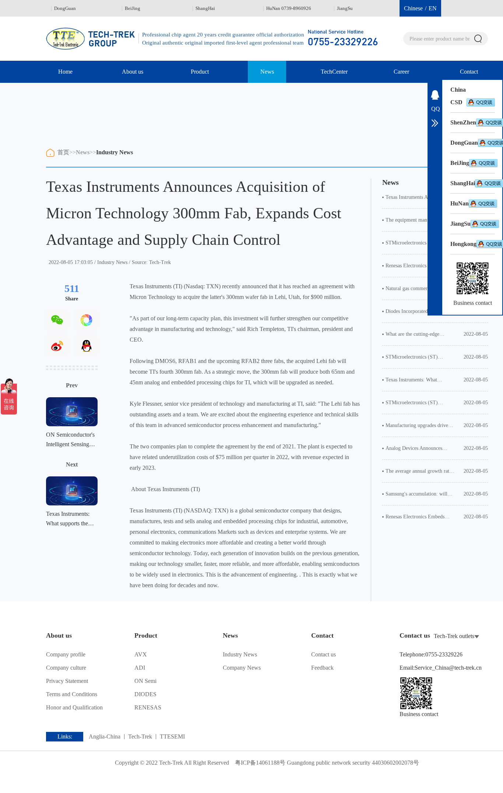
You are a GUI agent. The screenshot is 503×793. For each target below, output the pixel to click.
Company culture (66, 668)
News (267, 71)
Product (200, 71)
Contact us (323, 654)
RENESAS (147, 707)
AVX (140, 654)
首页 (63, 152)
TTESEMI (172, 736)
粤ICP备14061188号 (260, 762)
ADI (139, 668)
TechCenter (334, 71)
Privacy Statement (67, 681)
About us (132, 71)
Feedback (322, 668)
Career (401, 71)
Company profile (65, 654)
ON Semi (145, 681)
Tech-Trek (140, 736)
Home (65, 71)
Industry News (114, 152)
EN (433, 8)
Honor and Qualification (74, 707)
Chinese (413, 8)
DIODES (145, 694)
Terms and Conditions (71, 694)
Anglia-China (104, 736)
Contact (469, 71)
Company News (242, 668)
